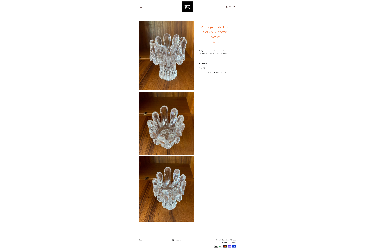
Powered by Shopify (229, 242)
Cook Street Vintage (229, 240)
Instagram (178, 240)
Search (141, 240)
